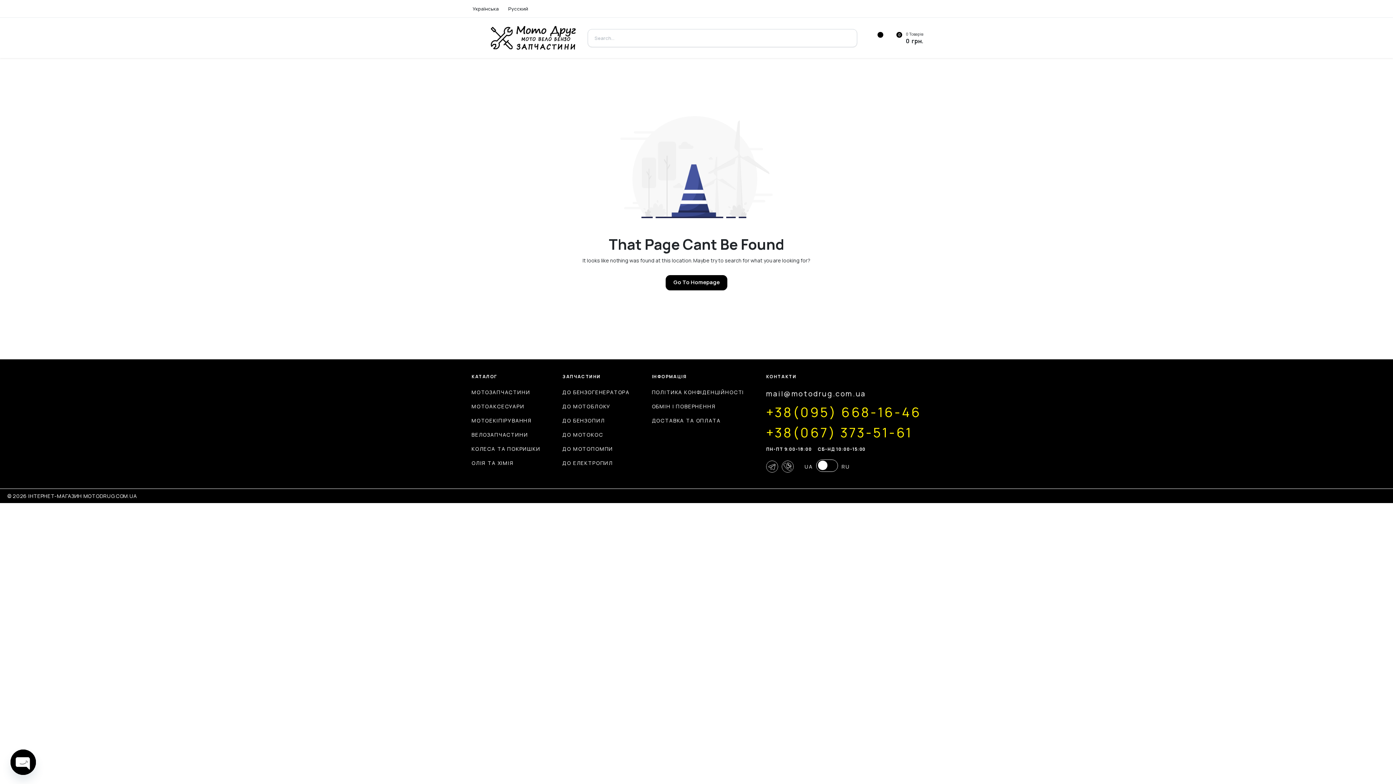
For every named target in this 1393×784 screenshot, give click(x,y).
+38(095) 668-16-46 (843, 412)
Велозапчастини (500, 434)
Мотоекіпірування (502, 420)
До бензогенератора (596, 392)
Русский (518, 8)
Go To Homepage (696, 282)
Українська (486, 8)
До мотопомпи (587, 448)
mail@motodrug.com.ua (816, 394)
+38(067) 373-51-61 (839, 432)
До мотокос (582, 434)
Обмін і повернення (684, 406)
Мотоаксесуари (498, 406)
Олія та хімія (493, 463)
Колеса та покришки (506, 448)
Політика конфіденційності (698, 392)
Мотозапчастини (501, 392)
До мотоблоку (586, 406)
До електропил (587, 463)
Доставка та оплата (686, 420)
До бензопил (583, 420)
